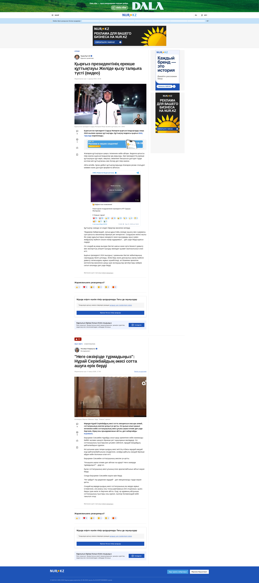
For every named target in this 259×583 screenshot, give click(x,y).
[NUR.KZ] (129, 15)
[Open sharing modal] (77, 147)
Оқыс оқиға (78, 344)
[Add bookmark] (77, 154)
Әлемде (77, 51)
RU (196, 15)
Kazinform (88, 434)
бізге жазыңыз (107, 273)
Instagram (138, 325)
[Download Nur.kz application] (129, 6)
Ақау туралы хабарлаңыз (178, 572)
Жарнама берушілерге (199, 572)
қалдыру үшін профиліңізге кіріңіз (121, 305)
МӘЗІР (57, 15)
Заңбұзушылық (89, 344)
